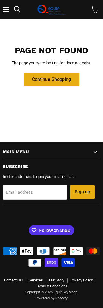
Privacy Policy (81, 280)
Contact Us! (13, 280)
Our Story (56, 280)
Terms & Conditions (51, 286)
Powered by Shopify (51, 298)
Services (36, 280)
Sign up (82, 192)
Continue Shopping (51, 79)
